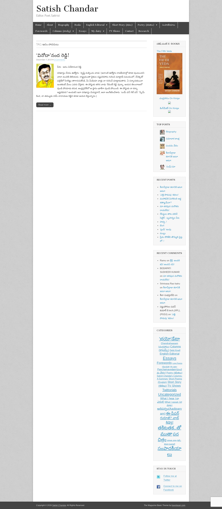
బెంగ (162, 225)
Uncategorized (169, 394)
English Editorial (95, 25)
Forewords (41, 31)
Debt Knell (175, 350)
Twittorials (169, 390)
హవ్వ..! (163, 221)
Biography (63, 25)
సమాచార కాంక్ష (172, 138)
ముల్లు (163, 233)
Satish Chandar (67, 9)
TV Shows (114, 31)
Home (38, 25)
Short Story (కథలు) (122, 25)
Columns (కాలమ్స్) (62, 31)
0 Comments (59, 59)
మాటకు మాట (172, 440)
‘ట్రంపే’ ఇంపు (165, 229)
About (50, 25)
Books (77, 25)
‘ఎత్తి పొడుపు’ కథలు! (169, 194)
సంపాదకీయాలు (168, 25)
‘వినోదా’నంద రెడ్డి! (52, 55)
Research (144, 31)
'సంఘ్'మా (170, 166)
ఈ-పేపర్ (172, 413)
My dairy (96, 31)
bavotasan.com (178, 505)
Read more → (44, 105)
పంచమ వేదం (172, 145)
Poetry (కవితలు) (146, 25)
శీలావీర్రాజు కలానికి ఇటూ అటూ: (172, 156)
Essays (82, 31)
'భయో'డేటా (169, 338)
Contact (129, 31)
